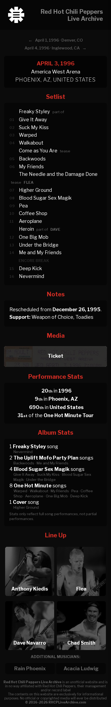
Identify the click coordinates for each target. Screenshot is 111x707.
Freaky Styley (34, 111)
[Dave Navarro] (29, 599)
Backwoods (32, 159)
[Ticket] (55, 344)
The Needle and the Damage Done (58, 174)
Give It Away (33, 119)
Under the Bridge (38, 245)
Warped (28, 135)
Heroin (26, 229)
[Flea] (81, 545)
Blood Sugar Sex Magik (45, 198)
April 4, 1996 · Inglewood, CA (52, 48)
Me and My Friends (40, 252)
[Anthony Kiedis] (29, 545)
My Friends (31, 166)
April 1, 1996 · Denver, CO (59, 40)
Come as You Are (38, 150)
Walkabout (31, 143)
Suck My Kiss (33, 127)
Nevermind (31, 276)
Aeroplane (30, 221)
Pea (23, 206)
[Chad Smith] (81, 599)
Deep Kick (30, 268)
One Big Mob (33, 237)
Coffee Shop (33, 213)
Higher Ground (35, 190)
